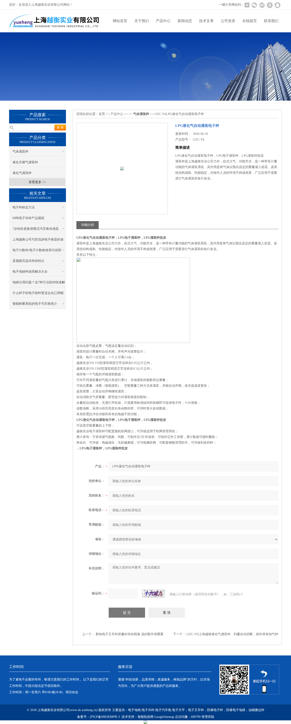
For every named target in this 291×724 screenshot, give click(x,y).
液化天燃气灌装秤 (25, 162)
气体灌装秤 (20, 151)
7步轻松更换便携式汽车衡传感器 (36, 228)
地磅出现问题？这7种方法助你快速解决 (39, 284)
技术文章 (206, 21)
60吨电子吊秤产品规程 (28, 218)
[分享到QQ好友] (277, 5)
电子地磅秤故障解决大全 (30, 271)
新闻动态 (185, 21)
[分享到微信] (254, 5)
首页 (102, 114)
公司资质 (228, 21)
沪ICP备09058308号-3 (105, 717)
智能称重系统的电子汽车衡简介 (35, 303)
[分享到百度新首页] (269, 5)
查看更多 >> (37, 182)
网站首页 (120, 21)
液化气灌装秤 (22, 173)
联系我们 (271, 21)
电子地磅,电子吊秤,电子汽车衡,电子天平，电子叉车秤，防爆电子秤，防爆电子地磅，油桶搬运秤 (196, 710)
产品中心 (163, 21)
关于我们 (141, 21)
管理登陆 (207, 717)
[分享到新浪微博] (262, 5)
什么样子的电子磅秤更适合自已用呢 (38, 293)
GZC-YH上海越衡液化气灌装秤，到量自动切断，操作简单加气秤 (232, 634)
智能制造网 (145, 717)
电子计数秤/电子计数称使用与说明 (37, 250)
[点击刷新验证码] (153, 593)
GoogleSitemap (164, 717)
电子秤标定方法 (24, 207)
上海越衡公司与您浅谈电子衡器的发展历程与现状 (38, 241)
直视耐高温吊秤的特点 (28, 261)
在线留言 (249, 21)
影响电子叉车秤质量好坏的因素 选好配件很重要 (129, 634)
